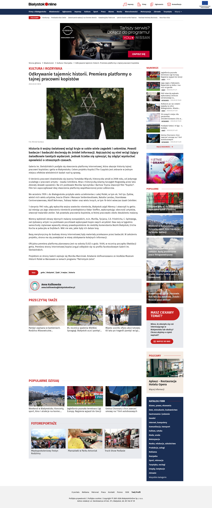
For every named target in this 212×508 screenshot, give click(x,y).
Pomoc (120, 492)
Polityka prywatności (77, 498)
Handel (152, 418)
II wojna (64, 272)
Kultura (87, 12)
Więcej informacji (156, 389)
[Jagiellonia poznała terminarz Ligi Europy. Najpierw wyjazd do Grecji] (85, 396)
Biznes (111, 12)
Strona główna (35, 63)
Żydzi (58, 272)
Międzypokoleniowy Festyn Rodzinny (44, 452)
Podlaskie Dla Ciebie (58, 17)
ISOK (127, 492)
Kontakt (111, 492)
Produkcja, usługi (157, 448)
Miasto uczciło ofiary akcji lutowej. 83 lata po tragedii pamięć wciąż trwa (123, 329)
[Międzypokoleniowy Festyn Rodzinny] (48, 439)
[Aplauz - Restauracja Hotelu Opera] (164, 368)
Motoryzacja (146, 12)
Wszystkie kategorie (157, 477)
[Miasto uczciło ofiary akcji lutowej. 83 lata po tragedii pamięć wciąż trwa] (123, 315)
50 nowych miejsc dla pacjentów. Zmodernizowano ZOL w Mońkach (171, 116)
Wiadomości (54, 12)
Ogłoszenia (159, 4)
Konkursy (45, 17)
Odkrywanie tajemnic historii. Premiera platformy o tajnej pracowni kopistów (107, 63)
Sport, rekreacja (156, 460)
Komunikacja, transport (159, 426)
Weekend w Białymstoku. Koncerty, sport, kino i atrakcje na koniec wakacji (46, 410)
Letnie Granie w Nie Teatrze (127, 17)
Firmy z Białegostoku (37, 12)
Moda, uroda (154, 435)
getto (43, 272)
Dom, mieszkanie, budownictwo (163, 410)
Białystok (50, 272)
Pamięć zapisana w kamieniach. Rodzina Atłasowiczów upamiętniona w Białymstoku (44, 329)
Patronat (95, 492)
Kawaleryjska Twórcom (107, 17)
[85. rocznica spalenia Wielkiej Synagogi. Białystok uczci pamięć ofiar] (85, 315)
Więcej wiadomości (163, 147)
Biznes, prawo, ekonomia (160, 405)
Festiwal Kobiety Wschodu (148, 17)
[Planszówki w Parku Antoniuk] (85, 439)
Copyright (107, 498)
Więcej (177, 12)
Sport (95, 12)
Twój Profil (136, 492)
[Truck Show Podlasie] (122, 439)
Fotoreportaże (44, 423)
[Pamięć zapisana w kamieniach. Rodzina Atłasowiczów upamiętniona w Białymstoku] (47, 315)
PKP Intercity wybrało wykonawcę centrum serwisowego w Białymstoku (170, 95)
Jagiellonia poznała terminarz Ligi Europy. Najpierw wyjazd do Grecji (84, 410)
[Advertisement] (85, 355)
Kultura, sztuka (155, 431)
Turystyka (168, 12)
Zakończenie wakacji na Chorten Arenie (82, 17)
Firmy (144, 4)
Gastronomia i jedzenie (159, 414)
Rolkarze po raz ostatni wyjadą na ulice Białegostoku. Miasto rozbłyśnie (170, 106)
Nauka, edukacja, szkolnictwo (162, 443)
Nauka (119, 12)
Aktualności (165, 100)
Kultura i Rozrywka (64, 63)
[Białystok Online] (42, 4)
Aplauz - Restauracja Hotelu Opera (162, 383)
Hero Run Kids (164, 17)
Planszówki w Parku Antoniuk (82, 451)
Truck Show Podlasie (115, 451)
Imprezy (130, 4)
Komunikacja (176, 4)
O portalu (76, 492)
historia (72, 272)
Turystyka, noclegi (157, 465)
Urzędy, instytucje (157, 469)
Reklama (153, 452)
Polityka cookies (94, 498)
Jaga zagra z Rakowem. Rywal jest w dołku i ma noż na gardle (170, 85)
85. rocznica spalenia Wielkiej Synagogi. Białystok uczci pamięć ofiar (83, 329)
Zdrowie (157, 12)
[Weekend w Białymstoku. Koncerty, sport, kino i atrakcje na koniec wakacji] (47, 396)
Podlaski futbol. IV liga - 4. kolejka (172, 127)
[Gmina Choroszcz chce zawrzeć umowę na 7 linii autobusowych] (123, 396)
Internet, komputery (158, 422)
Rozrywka (153, 456)
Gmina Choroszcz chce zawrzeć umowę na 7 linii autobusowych (121, 410)
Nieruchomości (131, 12)
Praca (103, 12)
